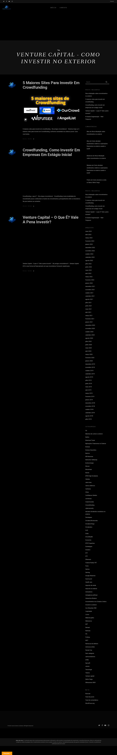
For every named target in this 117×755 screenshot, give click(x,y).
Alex (88, 131)
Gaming (87, 572)
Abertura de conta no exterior (94, 434)
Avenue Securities (90, 450)
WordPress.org (89, 703)
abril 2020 (88, 351)
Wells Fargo (89, 679)
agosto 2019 (89, 377)
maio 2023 (88, 231)
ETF (86, 553)
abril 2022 (88, 273)
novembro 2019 (90, 367)
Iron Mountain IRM (90, 608)
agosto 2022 (89, 260)
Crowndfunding (89, 505)
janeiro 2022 (89, 283)
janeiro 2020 (89, 361)
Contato (63, 7)
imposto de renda (90, 585)
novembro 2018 (90, 406)
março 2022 (89, 276)
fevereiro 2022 (89, 280)
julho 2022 (88, 264)
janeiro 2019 (89, 400)
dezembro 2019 (90, 364)
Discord (112, 1)
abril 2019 (88, 390)
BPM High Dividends (91, 476)
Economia (88, 540)
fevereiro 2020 (89, 357)
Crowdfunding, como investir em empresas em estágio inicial (51, 152)
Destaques (88, 517)
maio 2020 (88, 348)
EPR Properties (90, 543)
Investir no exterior (91, 605)
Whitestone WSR (90, 682)
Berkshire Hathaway (91, 460)
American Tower (90, 440)
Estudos (87, 550)
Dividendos (88, 527)
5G (86, 430)
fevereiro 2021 (89, 319)
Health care (88, 582)
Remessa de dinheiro (91, 643)
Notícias (87, 631)
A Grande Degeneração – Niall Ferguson (94, 118)
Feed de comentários (91, 700)
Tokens (87, 673)
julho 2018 (88, 419)
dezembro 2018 (90, 403)
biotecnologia (89, 463)
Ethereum (88, 559)
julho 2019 (88, 380)
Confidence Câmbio (91, 495)
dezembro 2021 (90, 286)
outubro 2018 (89, 409)
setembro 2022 (90, 257)
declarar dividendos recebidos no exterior (95, 513)
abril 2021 (88, 312)
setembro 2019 (90, 374)
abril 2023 (88, 234)
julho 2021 (88, 302)
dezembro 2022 (90, 247)
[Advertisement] (58, 28)
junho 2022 (88, 267)
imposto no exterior (91, 588)
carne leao (88, 482)
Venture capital (89, 676)
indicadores (88, 592)
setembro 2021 (90, 296)
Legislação (88, 611)
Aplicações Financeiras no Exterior (95, 443)
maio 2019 (88, 387)
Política (87, 637)
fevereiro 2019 (89, 396)
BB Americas (89, 456)
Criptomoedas (89, 502)
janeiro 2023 (89, 244)
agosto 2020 (89, 338)
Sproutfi (87, 663)
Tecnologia (88, 669)
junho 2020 (88, 344)
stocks (87, 666)
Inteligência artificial (91, 595)
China (87, 492)
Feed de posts (89, 697)
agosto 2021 (89, 299)
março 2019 (89, 393)
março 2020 (89, 354)
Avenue (87, 447)
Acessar (87, 693)
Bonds (87, 473)
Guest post (88, 579)
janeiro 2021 (89, 322)
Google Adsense (90, 575)
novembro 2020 (90, 328)
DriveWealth (89, 537)
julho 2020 (88, 341)
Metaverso (88, 621)
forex (87, 566)
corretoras (88, 498)
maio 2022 (88, 270)
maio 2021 (88, 309)
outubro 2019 (89, 370)
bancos (87, 453)
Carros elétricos (90, 485)
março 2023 (89, 238)
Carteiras (88, 489)
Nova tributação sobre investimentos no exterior (96, 95)
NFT (86, 624)
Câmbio (87, 479)
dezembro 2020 (90, 325)
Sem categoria (89, 653)
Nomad (87, 627)
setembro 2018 (90, 413)
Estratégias (88, 546)
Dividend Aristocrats (91, 520)
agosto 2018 (89, 416)
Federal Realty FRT (91, 563)
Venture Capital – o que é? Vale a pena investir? (50, 219)
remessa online (90, 647)
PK (86, 634)
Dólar (87, 533)
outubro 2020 (89, 332)
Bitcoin (87, 466)
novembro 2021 (90, 289)
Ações (87, 437)
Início (53, 7)
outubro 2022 (89, 254)
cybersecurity (89, 508)
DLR (86, 530)
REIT (86, 640)
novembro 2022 (90, 251)
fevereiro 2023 (89, 241)
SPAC (87, 660)
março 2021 (89, 315)
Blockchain (88, 469)
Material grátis (89, 618)
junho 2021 (88, 306)
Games (87, 569)
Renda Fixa (88, 650)
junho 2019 (88, 383)
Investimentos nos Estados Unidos (95, 601)
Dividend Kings (89, 524)
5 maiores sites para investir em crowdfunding (95, 100)
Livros (87, 614)
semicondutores (90, 656)
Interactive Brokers (91, 598)
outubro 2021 (89, 293)
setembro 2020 (90, 335)
